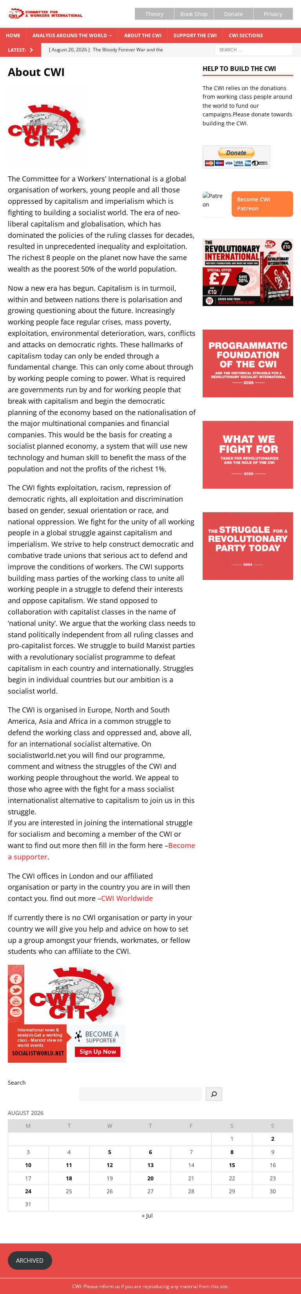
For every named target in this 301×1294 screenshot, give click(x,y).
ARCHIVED (30, 1260)
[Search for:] (254, 49)
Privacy (273, 14)
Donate (233, 14)
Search (17, 1082)
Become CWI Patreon (253, 204)
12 (110, 1165)
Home (13, 35)
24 (28, 1191)
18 (69, 1178)
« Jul (147, 1215)
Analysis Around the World (70, 35)
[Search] (214, 1094)
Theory (154, 14)
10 (28, 1165)
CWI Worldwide (127, 898)
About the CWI (142, 35)
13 (150, 1165)
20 (150, 1178)
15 (232, 1165)
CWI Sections (246, 35)
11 (69, 1165)
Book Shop (194, 14)
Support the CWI (195, 35)
